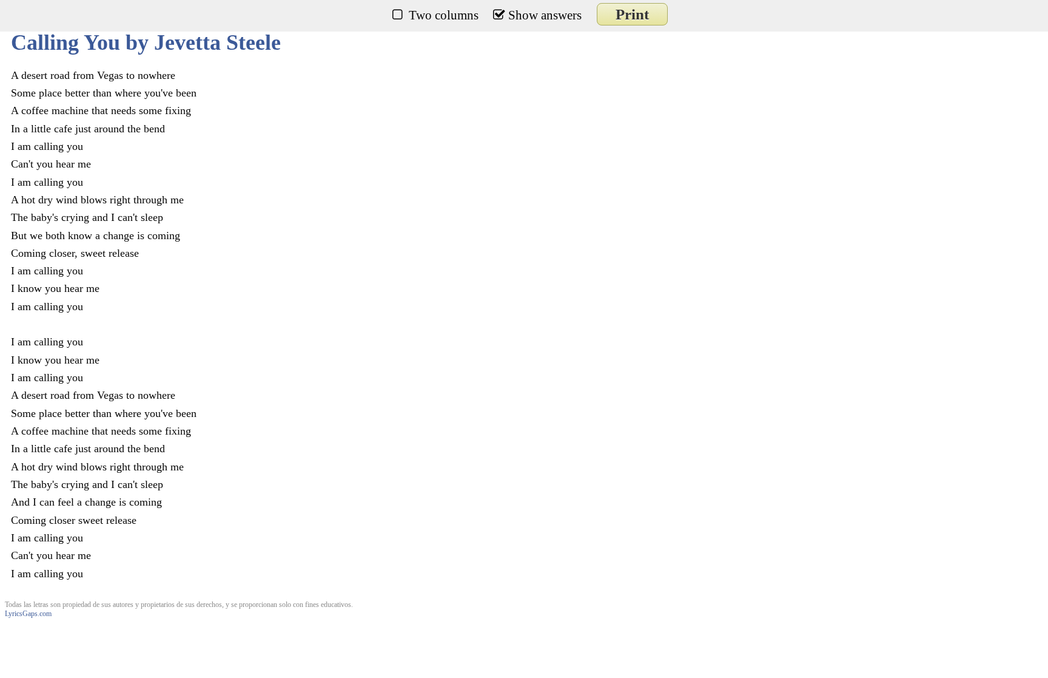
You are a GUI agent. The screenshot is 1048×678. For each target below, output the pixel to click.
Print (632, 14)
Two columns (444, 15)
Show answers (545, 15)
